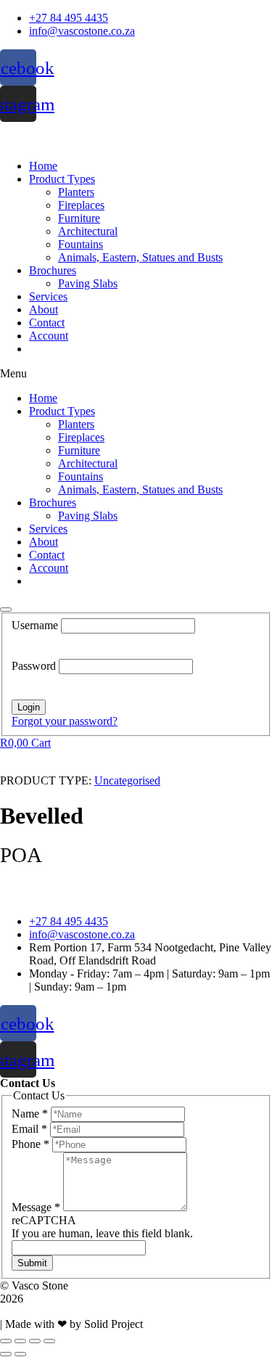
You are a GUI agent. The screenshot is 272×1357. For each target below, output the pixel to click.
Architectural (88, 231)
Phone (30, 1144)
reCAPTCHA (44, 1220)
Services (48, 296)
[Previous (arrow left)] (6, 1354)
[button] (136, 373)
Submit (32, 1263)
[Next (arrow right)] (20, 1354)
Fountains (80, 244)
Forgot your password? (65, 721)
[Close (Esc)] (6, 1341)
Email (29, 1129)
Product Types (62, 179)
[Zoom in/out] (49, 1341)
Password (35, 666)
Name (30, 1113)
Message (36, 1207)
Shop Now (54, 349)
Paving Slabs (88, 283)
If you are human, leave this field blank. (102, 1233)
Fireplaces (81, 205)
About (43, 309)
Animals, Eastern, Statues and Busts (140, 257)
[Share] (20, 1341)
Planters (76, 192)
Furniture (79, 218)
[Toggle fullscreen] (35, 1341)
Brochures (52, 270)
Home (43, 166)
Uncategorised (127, 780)
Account (48, 335)
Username (36, 625)
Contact (47, 322)
